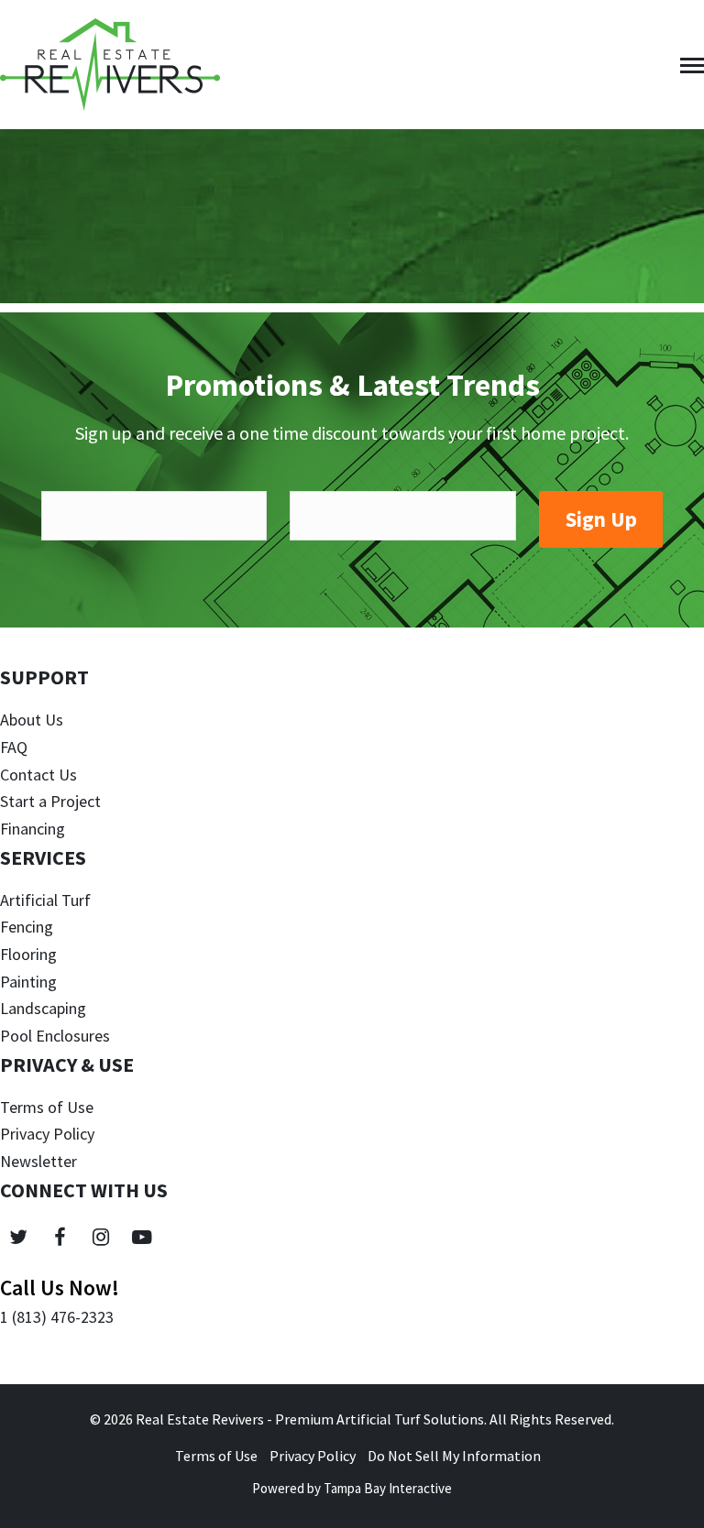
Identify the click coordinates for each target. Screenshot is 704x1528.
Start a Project (50, 801)
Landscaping (43, 1008)
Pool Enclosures (55, 1035)
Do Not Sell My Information (454, 1455)
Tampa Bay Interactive (388, 1488)
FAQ (14, 747)
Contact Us (38, 774)
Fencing (26, 926)
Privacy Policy (47, 1133)
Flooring (28, 954)
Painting (28, 981)
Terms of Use (47, 1107)
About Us (31, 719)
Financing (32, 828)
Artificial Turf (45, 900)
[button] (692, 65)
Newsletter (38, 1161)
